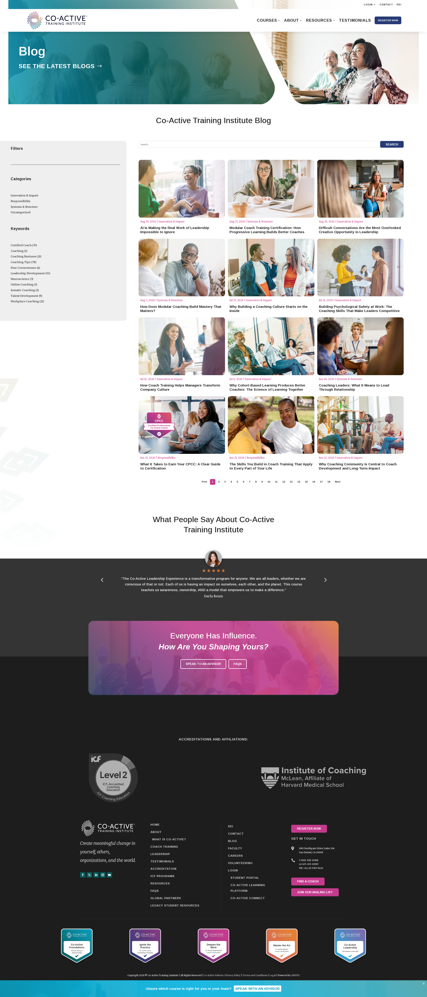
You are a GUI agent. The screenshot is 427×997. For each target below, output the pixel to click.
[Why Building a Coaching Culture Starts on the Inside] (271, 267)
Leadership (160, 854)
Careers (235, 855)
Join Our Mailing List (315, 892)
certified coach (21, 245)
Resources (160, 883)
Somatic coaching (23, 290)
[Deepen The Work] (213, 964)
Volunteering (240, 863)
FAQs (238, 664)
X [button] (423, 983)
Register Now (309, 828)
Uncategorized (20, 212)
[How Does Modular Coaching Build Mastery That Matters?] (182, 267)
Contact (236, 833)
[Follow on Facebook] (82, 875)
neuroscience (20, 279)
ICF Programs (162, 876)
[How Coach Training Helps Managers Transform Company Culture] (182, 346)
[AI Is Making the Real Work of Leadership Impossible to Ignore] (182, 189)
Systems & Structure (24, 206)
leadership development (28, 273)
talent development (24, 295)
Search (392, 144)
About (156, 832)
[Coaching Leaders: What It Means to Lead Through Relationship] (360, 346)
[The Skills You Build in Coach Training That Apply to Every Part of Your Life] (271, 425)
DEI (230, 826)
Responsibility (20, 201)
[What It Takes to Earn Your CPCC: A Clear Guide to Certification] (182, 425)
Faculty (235, 848)
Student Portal (245, 877)
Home (155, 824)
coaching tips (21, 262)
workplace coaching (25, 301)
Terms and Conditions (255, 975)
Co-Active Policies (213, 975)
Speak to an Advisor (203, 664)
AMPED (295, 975)
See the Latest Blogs (57, 66)
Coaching (17, 251)
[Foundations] (76, 964)
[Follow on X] (89, 875)
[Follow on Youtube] (109, 875)
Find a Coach (308, 881)
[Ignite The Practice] (145, 964)
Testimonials (162, 861)
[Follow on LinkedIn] (96, 875)
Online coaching (22, 284)
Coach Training (164, 846)
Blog (232, 841)
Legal (272, 975)
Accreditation (163, 868)
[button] (325, 579)
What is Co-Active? (169, 839)
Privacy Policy (233, 975)
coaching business (24, 256)
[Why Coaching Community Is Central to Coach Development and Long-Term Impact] (360, 425)
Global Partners (165, 898)
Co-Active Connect (248, 898)
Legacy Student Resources (174, 905)
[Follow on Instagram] (102, 875)
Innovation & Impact (24, 195)
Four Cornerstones (23, 267)
